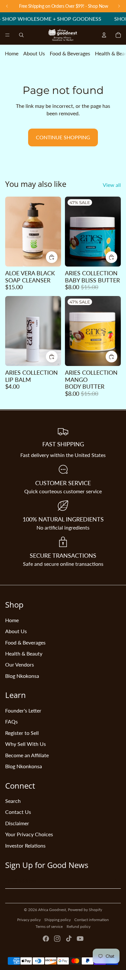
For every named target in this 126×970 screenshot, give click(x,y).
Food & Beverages (70, 53)
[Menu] (7, 35)
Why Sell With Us (25, 744)
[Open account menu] (104, 35)
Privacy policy (29, 919)
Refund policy (78, 926)
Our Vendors (19, 664)
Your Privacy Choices (29, 834)
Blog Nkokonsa (22, 676)
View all (112, 185)
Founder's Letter (23, 710)
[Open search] (21, 35)
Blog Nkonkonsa (23, 766)
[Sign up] (115, 881)
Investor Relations (25, 845)
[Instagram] (57, 938)
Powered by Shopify (85, 909)
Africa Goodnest (52, 909)
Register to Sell (22, 733)
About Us (34, 53)
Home (11, 53)
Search (13, 801)
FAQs (11, 721)
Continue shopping (63, 137)
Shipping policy (57, 919)
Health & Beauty (23, 653)
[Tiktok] (69, 938)
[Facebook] (46, 938)
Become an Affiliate (27, 755)
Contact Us (18, 812)
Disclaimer (17, 823)
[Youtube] (80, 938)
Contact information (91, 919)
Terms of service (49, 926)
